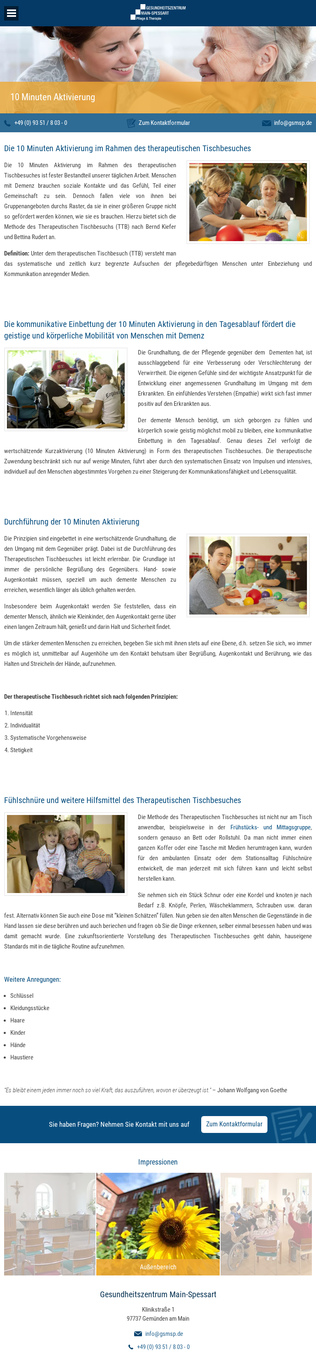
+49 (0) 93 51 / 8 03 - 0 (40, 123)
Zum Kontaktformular (164, 123)
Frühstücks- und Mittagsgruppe (268, 827)
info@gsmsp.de (293, 123)
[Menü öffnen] (11, 13)
